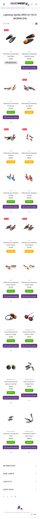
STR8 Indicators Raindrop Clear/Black (11, 55)
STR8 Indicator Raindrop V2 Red (29, 194)
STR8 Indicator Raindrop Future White (29, 283)
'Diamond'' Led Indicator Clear (11, 434)
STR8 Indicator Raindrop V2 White (29, 154)
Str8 (11, 52)
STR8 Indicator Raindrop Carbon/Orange (29, 55)
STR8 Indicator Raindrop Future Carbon (11, 243)
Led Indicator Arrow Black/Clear (29, 434)
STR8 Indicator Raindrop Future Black (29, 243)
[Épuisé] (11, 39)
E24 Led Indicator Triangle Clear (29, 382)
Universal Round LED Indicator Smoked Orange (10, 384)
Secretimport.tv (11, 330)
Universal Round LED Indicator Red (29, 333)
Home (2, 8)
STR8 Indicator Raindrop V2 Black (11, 154)
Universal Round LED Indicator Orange (10, 333)
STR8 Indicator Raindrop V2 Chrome (11, 104)
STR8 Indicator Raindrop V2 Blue (11, 194)
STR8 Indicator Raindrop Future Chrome (11, 283)
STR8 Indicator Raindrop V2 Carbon (29, 104)
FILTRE (7, 24)
